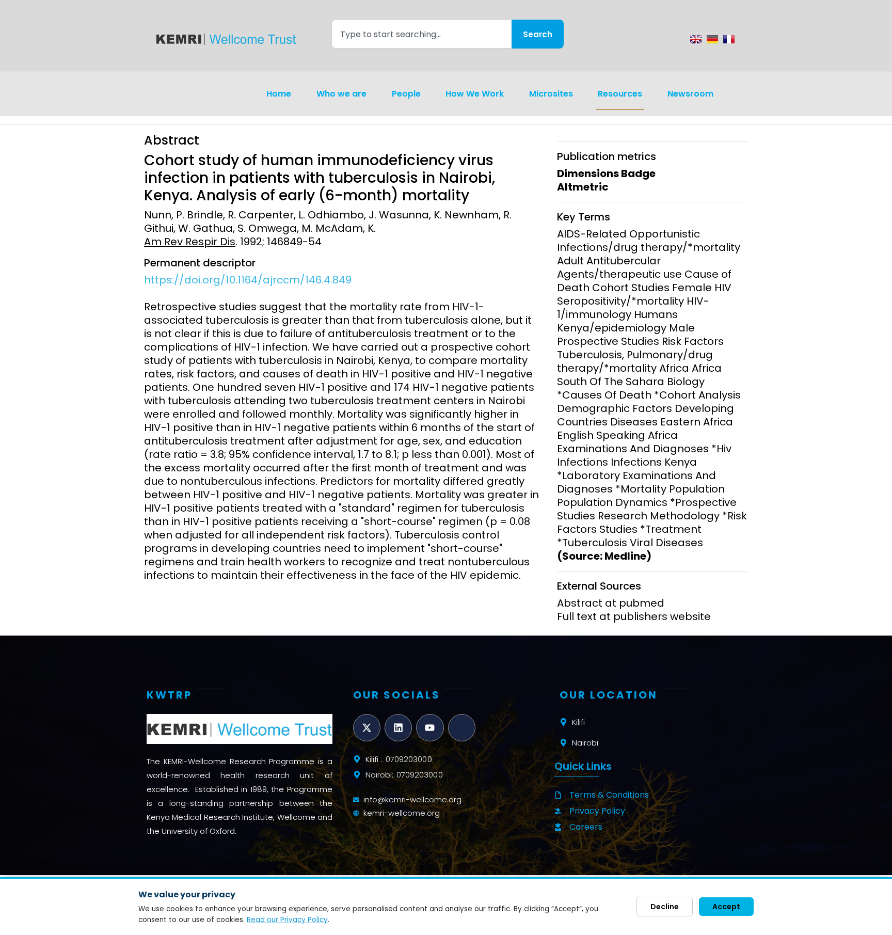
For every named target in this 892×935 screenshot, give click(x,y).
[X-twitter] (366, 727)
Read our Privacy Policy (287, 920)
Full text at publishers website (634, 616)
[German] (712, 39)
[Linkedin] (398, 727)
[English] (696, 39)
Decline (664, 906)
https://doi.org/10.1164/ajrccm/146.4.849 (248, 280)
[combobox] (421, 34)
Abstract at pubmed (610, 603)
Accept (726, 906)
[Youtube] (429, 727)
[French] (729, 39)
